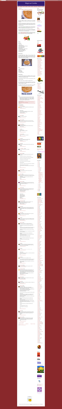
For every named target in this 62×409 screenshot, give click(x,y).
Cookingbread (39, 105)
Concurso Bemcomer (40, 228)
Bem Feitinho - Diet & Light (40, 102)
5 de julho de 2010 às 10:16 (23, 185)
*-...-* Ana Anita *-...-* (22, 148)
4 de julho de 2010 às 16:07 (23, 136)
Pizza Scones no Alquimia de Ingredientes (40, 174)
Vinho (38, 341)
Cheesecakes (39, 223)
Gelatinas (39, 256)
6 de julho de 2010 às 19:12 (23, 220)
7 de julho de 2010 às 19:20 (23, 246)
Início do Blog (39, 263)
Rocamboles (39, 314)
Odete (20, 143)
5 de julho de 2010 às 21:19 (23, 204)
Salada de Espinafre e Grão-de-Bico (40, 172)
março (39, 186)
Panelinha (39, 123)
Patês (38, 301)
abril (38, 185)
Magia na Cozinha (31, 3)
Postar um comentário (21, 322)
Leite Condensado (39, 270)
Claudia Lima (21, 153)
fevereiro (39, 187)
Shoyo (38, 324)
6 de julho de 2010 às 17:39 (23, 215)
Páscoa (38, 299)
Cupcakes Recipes (40, 107)
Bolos (38, 212)
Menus (38, 283)
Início (18, 6)
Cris (20, 217)
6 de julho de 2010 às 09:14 (23, 210)
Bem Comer (39, 100)
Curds (38, 234)
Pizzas (38, 304)
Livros (38, 275)
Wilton (38, 133)
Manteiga (21, 102)
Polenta (38, 305)
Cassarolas (39, 218)
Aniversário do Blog (40, 204)
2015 (38, 162)
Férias (38, 246)
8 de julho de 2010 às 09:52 (23, 283)
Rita (20, 243)
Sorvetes (39, 328)
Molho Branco (39, 285)
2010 (38, 166)
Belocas (21, 212)
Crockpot (39, 231)
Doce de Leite (39, 241)
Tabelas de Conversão (40, 331)
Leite (38, 269)
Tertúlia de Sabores (40, 74)
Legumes (19, 102)
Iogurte (38, 267)
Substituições (39, 6)
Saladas (38, 317)
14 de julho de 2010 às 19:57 (23, 321)
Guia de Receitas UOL (40, 114)
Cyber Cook (39, 108)
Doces (23, 6)
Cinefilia (38, 85)
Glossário (29, 6)
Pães (38, 295)
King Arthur (39, 117)
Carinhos (39, 217)
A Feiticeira (21, 6)
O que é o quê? (35, 6)
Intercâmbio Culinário (40, 264)
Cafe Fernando (39, 61)
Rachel (20, 206)
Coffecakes (39, 225)
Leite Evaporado (39, 272)
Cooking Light (39, 104)
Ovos (24, 102)
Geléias (38, 257)
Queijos (38, 311)
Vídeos (38, 340)
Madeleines (39, 276)
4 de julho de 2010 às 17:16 (23, 141)
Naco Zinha (39, 70)
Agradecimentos (39, 200)
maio (39, 184)
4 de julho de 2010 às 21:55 (23, 146)
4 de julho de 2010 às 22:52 (23, 167)
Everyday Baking (39, 110)
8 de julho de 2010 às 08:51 (23, 279)
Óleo (38, 293)
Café (38, 215)
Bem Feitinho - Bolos (40, 101)
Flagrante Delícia (39, 67)
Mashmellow (39, 279)
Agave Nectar (39, 199)
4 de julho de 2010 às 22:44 (23, 151)
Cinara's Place (39, 63)
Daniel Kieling (39, 86)
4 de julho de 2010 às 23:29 (23, 179)
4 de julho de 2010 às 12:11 (23, 108)
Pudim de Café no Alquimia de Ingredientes (40, 179)
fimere (20, 138)
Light (38, 273)
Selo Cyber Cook (39, 321)
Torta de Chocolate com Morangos (40, 175)
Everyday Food (39, 111)
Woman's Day (39, 134)
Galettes (38, 253)
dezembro (39, 167)
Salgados (26, 6)
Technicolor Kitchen (40, 73)
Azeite (38, 207)
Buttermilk (39, 214)
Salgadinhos (39, 318)
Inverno (38, 266)
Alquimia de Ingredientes (40, 202)
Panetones (39, 296)
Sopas (38, 327)
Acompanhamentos (40, 198)
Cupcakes (39, 233)
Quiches (38, 312)
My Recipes (39, 120)
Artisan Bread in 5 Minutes (40, 98)
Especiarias (39, 244)
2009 (38, 189)
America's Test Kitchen (40, 97)
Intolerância (43, 6)
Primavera (39, 309)
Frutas (38, 251)
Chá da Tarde (39, 221)
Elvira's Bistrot (39, 66)
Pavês (38, 302)
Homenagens (39, 262)
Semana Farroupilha (40, 322)
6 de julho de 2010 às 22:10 (23, 241)
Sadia (38, 127)
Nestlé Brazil (39, 121)
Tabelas (32, 6)
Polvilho (38, 306)
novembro (39, 168)
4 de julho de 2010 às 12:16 (23, 113)
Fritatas (38, 250)
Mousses (39, 289)
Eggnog (38, 243)
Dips (38, 240)
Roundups (39, 315)
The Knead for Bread (40, 130)
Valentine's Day (39, 337)
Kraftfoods (39, 118)
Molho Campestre (39, 286)
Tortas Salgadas (26, 102)
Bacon (38, 208)
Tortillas (38, 335)
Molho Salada (39, 288)
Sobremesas (39, 325)
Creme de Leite (39, 230)
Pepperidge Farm (39, 124)
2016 (38, 161)
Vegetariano (39, 338)
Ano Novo (39, 205)
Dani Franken (21, 181)
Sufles (38, 330)
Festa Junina (39, 247)
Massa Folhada (39, 280)
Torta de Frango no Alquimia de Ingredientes (25, 9)
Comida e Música (39, 227)
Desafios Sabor (39, 237)
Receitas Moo (39, 126)
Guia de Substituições (40, 260)
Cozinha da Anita (39, 64)
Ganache (39, 254)
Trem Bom (39, 131)
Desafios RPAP (39, 236)
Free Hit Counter (39, 29)
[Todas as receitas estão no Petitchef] (39, 144)
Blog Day (39, 211)
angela (20, 281)
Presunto (39, 308)
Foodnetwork (39, 113)
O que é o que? (39, 292)
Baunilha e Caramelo (40, 60)
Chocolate (39, 224)
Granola (38, 259)
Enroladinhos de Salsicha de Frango (40, 177)
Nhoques (39, 291)
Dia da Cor (39, 238)
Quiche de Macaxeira (40, 71)
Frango (38, 249)
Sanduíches (39, 319)
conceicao (21, 115)
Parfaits (38, 298)
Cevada (38, 220)
